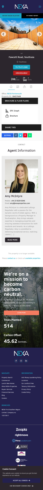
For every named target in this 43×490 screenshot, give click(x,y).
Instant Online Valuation (10, 16)
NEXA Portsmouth (14, 93)
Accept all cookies (20, 480)
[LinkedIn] (26, 361)
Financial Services (8, 392)
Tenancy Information (28, 386)
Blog (3, 395)
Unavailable (21, 73)
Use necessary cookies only (20, 486)
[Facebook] (16, 361)
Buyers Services (7, 389)
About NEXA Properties (9, 386)
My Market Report (32, 16)
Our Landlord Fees (28, 383)
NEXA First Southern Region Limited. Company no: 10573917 (11, 413)
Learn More (21, 313)
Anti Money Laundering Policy (31, 378)
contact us (11, 258)
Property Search (7, 378)
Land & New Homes (8, 383)
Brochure (14, 116)
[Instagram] (21, 361)
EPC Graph (14, 110)
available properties (32, 258)
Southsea (22, 62)
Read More (13, 240)
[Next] (39, 34)
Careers (4, 398)
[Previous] (3, 34)
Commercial (6, 381)
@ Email (7, 135)
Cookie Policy (26, 392)
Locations (25, 381)
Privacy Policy (26, 389)
